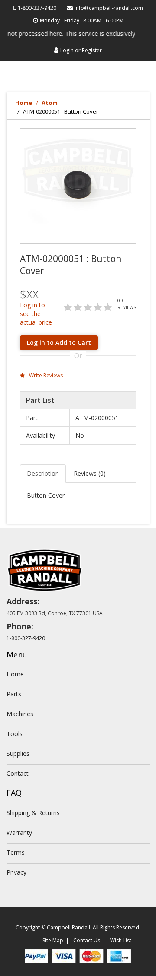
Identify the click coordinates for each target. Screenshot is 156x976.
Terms (15, 852)
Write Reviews (45, 375)
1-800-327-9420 (37, 8)
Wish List (120, 940)
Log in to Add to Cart (59, 342)
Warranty (19, 832)
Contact (17, 773)
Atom (50, 103)
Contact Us (86, 940)
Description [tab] (43, 473)
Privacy (16, 872)
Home (23, 103)
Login (67, 50)
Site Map (52, 940)
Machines (19, 714)
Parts (13, 694)
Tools (14, 734)
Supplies (17, 753)
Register (92, 50)
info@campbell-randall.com (109, 8)
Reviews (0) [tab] (90, 473)
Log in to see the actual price (36, 313)
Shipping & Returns (33, 813)
